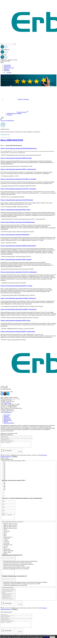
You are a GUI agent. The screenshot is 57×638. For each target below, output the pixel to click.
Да (4, 462)
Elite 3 (5, 535)
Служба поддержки (21, 112)
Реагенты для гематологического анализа (14, 565)
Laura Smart (6, 543)
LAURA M (6, 541)
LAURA (6, 540)
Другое (5, 553)
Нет (5, 464)
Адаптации (9, 114)
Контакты (7, 70)
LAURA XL (7, 538)
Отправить (14, 456)
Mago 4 (5, 547)
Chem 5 (5, 532)
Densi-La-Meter (7, 552)
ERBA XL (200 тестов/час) (10, 526)
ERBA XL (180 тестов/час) (10, 528)
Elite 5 (5, 534)
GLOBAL (9, 72)
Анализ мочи (7, 414)
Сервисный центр (9, 67)
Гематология (7, 417)
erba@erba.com (8, 412)
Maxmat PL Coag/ (8, 544)
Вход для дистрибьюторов (7, 120)
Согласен (52, 637)
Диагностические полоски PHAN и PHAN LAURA (17, 567)
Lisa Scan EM (7, 549)
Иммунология (7, 418)
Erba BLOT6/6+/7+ (8, 537)
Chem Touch (7, 531)
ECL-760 (6, 546)
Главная (3, 75)
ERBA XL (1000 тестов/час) (11, 523)
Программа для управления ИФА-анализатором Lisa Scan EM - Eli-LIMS (22, 583)
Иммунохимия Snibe (9, 423)
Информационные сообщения (14, 113)
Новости (7, 69)
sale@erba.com (7, 402)
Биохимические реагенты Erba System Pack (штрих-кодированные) (20, 561)
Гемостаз (6, 421)
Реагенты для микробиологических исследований (16, 568)
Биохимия (6, 416)
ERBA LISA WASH (8, 550)
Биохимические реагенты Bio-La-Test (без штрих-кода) (17, 562)
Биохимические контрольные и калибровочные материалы (18, 564)
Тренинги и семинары (23, 99)
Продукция (7, 66)
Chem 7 (5, 529)
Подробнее (46, 637)
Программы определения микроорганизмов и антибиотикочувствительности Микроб (25, 582)
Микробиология (8, 420)
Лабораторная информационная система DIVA (15, 585)
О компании (8, 65)
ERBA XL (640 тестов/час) (10, 525)
